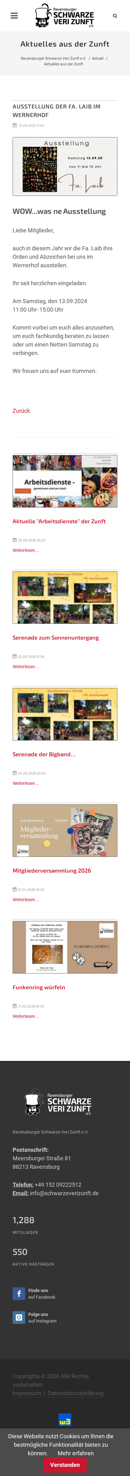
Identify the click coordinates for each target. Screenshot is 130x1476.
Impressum (27, 1393)
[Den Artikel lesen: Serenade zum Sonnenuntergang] (65, 598)
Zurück (21, 411)
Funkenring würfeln (39, 987)
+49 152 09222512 (58, 1184)
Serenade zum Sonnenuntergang (56, 637)
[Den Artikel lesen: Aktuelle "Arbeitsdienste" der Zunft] (65, 481)
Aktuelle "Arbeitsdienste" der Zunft (59, 521)
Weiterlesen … (26, 550)
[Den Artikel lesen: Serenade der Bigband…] (65, 714)
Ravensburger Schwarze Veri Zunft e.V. (53, 58)
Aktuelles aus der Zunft (63, 64)
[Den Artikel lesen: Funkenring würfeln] (65, 947)
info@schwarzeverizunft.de (64, 1193)
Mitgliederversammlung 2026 (52, 870)
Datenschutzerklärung (75, 1393)
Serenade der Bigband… (44, 754)
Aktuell (97, 58)
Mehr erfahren (76, 1453)
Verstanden (65, 1465)
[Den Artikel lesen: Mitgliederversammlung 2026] (65, 831)
